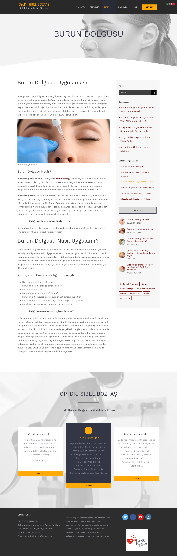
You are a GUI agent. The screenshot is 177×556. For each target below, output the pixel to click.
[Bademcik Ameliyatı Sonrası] (122, 230)
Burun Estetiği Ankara (138, 219)
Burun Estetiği (126, 289)
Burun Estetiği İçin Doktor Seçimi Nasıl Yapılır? (140, 239)
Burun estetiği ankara (145, 289)
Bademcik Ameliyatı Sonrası (141, 229)
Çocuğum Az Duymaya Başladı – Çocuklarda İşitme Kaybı (141, 253)
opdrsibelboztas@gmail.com (38, 536)
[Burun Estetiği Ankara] (122, 220)
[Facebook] (133, 517)
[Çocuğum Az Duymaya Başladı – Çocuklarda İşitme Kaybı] (122, 253)
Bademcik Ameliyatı (129, 284)
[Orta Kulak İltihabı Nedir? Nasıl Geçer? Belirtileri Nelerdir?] (122, 268)
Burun (144, 284)
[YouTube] (141, 517)
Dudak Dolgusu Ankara (130, 293)
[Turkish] (173, 3)
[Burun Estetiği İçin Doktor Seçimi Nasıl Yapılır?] (122, 240)
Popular (137, 210)
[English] (170, 3)
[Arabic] (167, 3)
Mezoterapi (125, 298)
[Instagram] (148, 517)
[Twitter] (125, 517)
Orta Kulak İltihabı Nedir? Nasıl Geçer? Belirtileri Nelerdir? (140, 267)
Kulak (146, 293)
